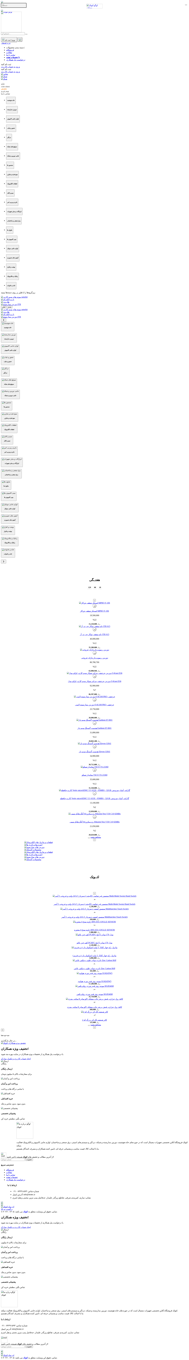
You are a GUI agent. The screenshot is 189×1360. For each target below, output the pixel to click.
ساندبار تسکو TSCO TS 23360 (94, 775)
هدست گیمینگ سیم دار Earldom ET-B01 (94, 728)
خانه (3, 84)
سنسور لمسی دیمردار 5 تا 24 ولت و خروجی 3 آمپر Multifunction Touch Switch (94, 917)
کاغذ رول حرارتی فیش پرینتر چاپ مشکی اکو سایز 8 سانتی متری (94, 1007)
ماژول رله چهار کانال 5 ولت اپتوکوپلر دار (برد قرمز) (94, 956)
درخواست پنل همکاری (15, 1180)
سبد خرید (5, 91)
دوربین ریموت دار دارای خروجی (94, 658)
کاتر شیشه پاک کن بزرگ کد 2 (94, 1020)
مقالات (9, 1172)
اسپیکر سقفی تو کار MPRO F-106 (94, 611)
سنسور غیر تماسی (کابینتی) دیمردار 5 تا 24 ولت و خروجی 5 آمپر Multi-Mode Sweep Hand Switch (94, 904)
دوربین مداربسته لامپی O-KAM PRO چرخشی (94, 705)
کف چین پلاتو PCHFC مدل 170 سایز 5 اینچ (94, 943)
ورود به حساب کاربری (10, 67)
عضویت (29, 1159)
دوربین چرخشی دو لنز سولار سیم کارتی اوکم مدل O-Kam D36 (94, 681)
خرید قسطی (6, 43)
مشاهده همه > (94, 598)
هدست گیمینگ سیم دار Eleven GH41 (94, 751)
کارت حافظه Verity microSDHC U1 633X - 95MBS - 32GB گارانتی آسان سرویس (94, 798)
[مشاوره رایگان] (94, 75)
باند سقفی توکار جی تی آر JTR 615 (94, 634)
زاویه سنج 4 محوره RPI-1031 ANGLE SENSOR (94, 930)
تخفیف (4, 89)
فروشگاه (10, 1170)
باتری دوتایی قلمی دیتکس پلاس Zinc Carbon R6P (94, 968)
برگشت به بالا (7, 1209)
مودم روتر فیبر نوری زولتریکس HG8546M (94, 994)
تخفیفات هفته (12, 1177)
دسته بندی (5, 86)
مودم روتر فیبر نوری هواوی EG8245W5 (94, 981)
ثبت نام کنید (6, 64)
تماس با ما (5, 93)
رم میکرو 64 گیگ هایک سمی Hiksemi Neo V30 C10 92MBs (95, 822)
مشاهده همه (96, 837)
